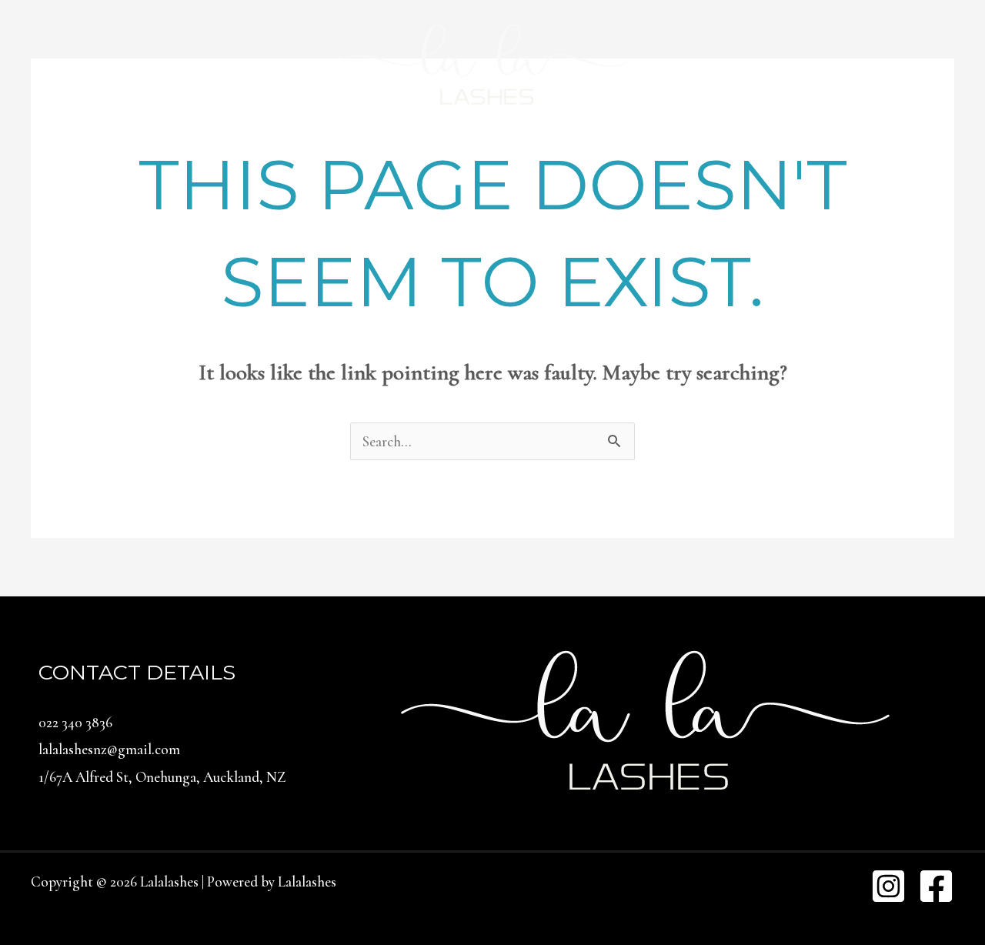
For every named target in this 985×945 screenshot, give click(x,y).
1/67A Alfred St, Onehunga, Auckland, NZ (161, 777)
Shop (652, 146)
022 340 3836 (75, 722)
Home (256, 146)
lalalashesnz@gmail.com (109, 749)
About (492, 146)
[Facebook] (936, 886)
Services (332, 146)
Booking (415, 146)
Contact (724, 146)
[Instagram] (888, 886)
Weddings (574, 146)
